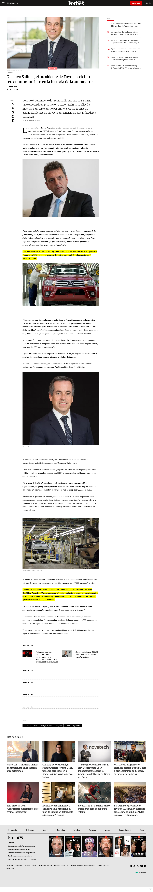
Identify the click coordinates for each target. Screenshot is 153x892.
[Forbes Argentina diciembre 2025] (106, 847)
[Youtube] (141, 866)
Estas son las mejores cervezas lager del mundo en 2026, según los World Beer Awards (125, 41)
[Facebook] (13, 112)
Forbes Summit (125, 830)
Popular (110, 18)
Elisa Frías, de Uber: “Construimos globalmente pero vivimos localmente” (23, 809)
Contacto (27, 865)
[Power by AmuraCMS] (140, 872)
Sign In (148, 3)
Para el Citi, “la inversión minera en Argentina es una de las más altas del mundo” (22, 768)
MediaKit (10, 865)
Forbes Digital (12, 86)
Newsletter (18, 865)
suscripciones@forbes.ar (24, 856)
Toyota (59, 725)
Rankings (92, 830)
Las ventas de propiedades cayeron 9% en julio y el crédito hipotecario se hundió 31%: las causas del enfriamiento (129, 810)
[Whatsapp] (13, 104)
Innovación (12, 830)
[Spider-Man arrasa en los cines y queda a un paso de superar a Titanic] (94, 792)
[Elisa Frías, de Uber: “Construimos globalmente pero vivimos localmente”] (23, 792)
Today (142, 830)
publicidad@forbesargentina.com (24, 846)
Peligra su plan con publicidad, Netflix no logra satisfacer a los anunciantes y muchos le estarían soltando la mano (47, 657)
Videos (107, 830)
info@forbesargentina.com (21, 849)
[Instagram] (138, 866)
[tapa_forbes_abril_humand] (73, 847)
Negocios (61, 830)
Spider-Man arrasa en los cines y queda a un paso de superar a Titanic (94, 809)
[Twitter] (13, 108)
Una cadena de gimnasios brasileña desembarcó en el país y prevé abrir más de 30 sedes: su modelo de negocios (130, 769)
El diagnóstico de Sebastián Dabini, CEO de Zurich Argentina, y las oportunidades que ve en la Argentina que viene (126, 25)
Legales (73, 865)
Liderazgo (30, 830)
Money (45, 830)
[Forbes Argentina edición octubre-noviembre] (122, 847)
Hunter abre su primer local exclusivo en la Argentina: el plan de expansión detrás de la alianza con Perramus (57, 810)
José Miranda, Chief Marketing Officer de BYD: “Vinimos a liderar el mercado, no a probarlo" (125, 67)
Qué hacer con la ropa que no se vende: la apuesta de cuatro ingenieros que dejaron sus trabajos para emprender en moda (125, 50)
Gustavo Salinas (30, 725)
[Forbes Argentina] (76, 3)
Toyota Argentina (73, 725)
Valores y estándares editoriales (42, 865)
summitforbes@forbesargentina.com (24, 853)
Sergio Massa (46, 725)
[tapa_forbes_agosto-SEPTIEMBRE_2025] (138, 847)
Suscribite (136, 3)
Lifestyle (76, 830)
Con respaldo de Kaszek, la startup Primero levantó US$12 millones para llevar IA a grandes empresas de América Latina (57, 771)
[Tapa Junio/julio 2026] (56, 847)
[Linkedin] (13, 121)
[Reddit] (13, 116)
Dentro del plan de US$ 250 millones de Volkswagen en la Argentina (86, 654)
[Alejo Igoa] (89, 847)
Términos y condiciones (61, 865)
